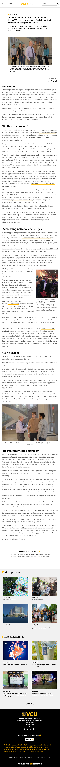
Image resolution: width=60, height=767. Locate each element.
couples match (41, 462)
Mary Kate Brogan (9, 86)
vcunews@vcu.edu (29, 726)
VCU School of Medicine (47, 132)
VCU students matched (18, 195)
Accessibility (23, 757)
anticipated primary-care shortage (20, 200)
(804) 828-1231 (29, 724)
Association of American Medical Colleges (36, 238)
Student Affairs (13, 304)
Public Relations (29, 722)
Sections (7, 4)
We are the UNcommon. (30, 764)
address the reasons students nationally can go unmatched (33, 240)
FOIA (36, 757)
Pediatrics (15, 167)
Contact (11, 757)
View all (30, 703)
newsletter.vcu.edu (31, 554)
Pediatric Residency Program (34, 137)
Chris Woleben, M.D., (36, 114)
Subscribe (29, 739)
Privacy (16, 757)
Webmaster (31, 757)
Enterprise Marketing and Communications (29, 720)
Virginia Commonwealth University (29, 718)
